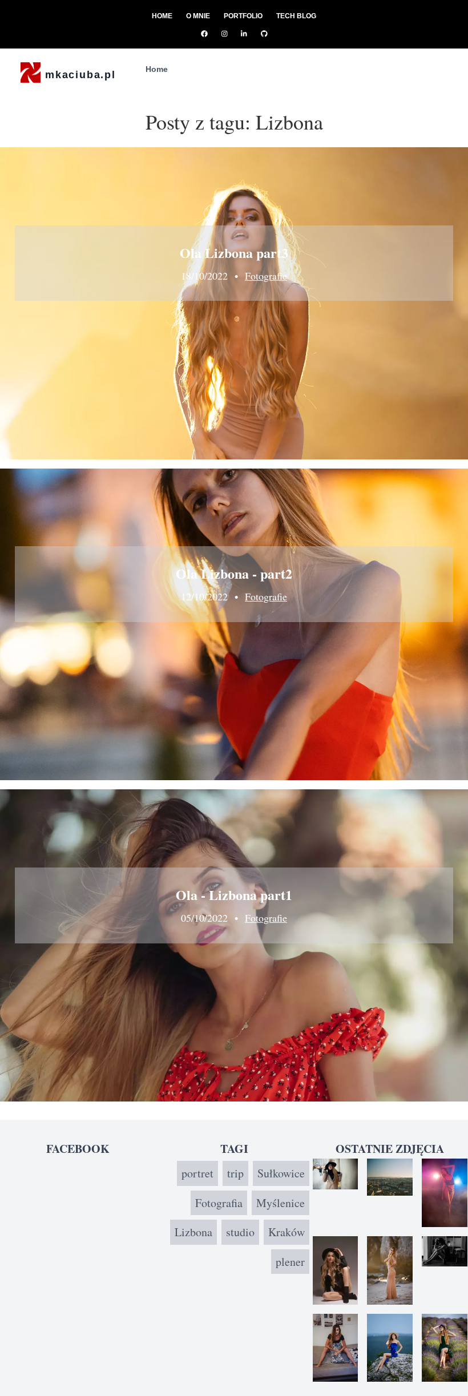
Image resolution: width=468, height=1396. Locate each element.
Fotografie (266, 276)
